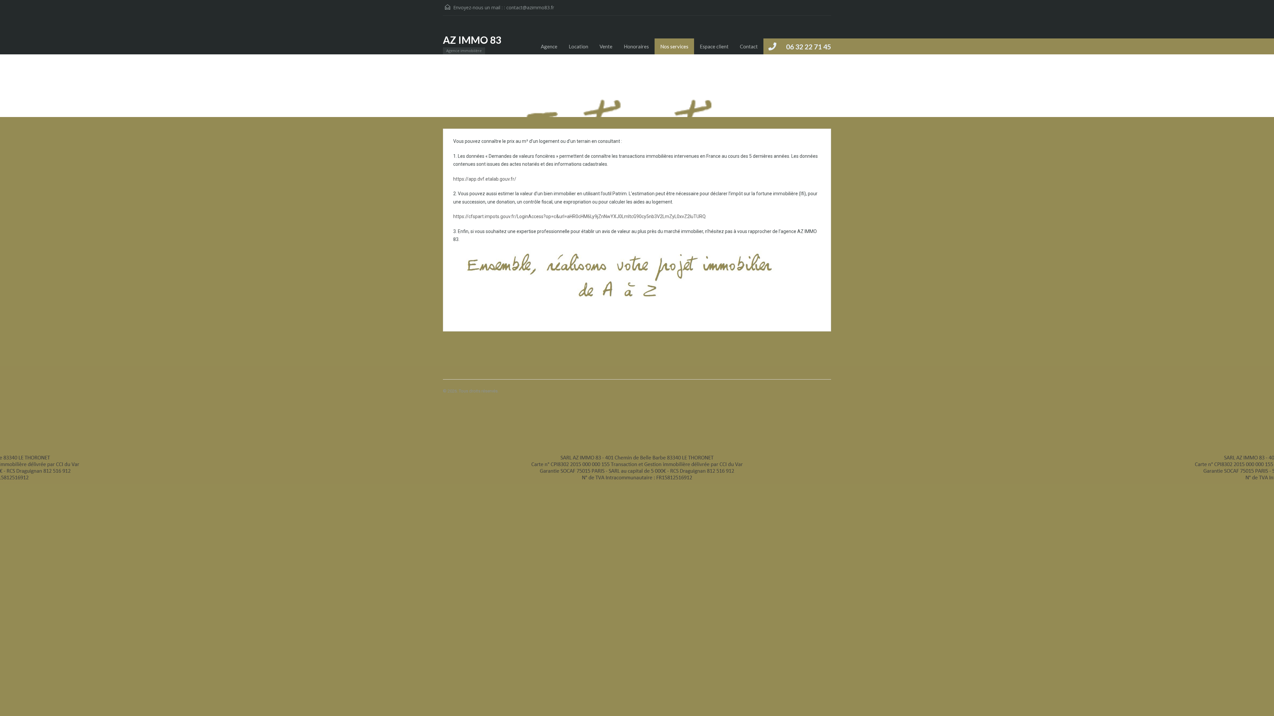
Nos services (674, 46)
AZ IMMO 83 (472, 40)
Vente (606, 46)
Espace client (714, 46)
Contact (749, 46)
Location (578, 46)
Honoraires (636, 46)
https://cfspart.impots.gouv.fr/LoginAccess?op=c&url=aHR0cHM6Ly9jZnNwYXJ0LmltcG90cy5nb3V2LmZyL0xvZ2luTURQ (579, 216)
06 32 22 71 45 (808, 46)
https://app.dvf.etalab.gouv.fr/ (484, 179)
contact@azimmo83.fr (530, 7)
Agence (549, 46)
